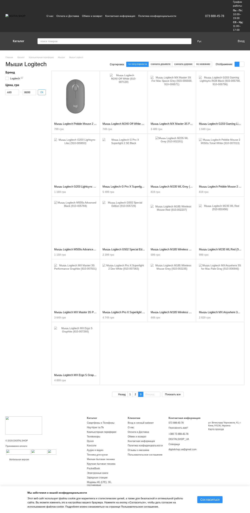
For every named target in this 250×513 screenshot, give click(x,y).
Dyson (90, 441)
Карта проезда (216, 429)
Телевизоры (93, 436)
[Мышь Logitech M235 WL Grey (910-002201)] (172, 159)
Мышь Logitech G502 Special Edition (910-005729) (133, 249)
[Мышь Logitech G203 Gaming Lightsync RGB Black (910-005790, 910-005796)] (220, 96)
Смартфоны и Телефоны (100, 422)
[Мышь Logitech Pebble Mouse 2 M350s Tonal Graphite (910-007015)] (75, 96)
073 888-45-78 (214, 16)
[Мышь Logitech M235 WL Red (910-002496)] (220, 222)
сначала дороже (183, 64)
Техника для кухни (97, 454)
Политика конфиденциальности (157, 15)
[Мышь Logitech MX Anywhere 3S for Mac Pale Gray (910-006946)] (220, 285)
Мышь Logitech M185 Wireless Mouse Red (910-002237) (185, 249)
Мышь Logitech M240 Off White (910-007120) (129, 123)
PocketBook (93, 468)
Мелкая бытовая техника (101, 459)
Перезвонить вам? (178, 428)
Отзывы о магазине (138, 450)
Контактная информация (120, 15)
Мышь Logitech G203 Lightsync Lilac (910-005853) (84, 186)
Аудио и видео (95, 450)
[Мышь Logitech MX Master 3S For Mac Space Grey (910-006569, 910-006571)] (172, 96)
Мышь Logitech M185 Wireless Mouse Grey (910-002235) (186, 312)
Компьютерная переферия (101, 432)
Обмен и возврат (92, 15)
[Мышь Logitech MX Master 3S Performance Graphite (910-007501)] (75, 285)
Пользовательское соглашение (145, 454)
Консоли (91, 445)
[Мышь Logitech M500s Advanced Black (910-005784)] (75, 222)
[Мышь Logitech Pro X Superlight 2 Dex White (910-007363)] (123, 285)
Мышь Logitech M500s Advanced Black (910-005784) (86, 249)
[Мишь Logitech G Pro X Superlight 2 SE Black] (123, 159)
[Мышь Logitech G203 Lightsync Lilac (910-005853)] (75, 159)
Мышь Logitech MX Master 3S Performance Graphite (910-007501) (94, 312)
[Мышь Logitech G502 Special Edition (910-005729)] (123, 222)
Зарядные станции (97, 477)
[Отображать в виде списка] (242, 64)
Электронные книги (97, 473)
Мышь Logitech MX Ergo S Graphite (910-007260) (84, 375)
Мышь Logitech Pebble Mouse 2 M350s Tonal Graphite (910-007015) (95, 123)
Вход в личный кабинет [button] (141, 422)
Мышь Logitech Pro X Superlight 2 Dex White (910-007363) (137, 312)
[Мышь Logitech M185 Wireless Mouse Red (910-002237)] (172, 222)
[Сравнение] (210, 41)
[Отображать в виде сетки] (237, 64)
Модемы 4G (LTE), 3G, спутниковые (99, 484)
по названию (203, 64)
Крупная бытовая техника (101, 463)
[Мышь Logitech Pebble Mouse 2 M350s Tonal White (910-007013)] (220, 159)
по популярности (137, 64)
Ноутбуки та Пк (95, 427)
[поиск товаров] (188, 41)
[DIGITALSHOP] (23, 425)
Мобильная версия (19, 459)
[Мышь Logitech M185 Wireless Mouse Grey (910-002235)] (172, 285)
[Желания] (217, 41)
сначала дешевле (160, 64)
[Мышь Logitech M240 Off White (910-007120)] (123, 96)
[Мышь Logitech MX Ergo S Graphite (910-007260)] (75, 348)
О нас (49, 15)
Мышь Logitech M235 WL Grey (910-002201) (178, 186)
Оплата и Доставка (67, 15)
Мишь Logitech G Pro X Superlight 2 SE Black (130, 186)
